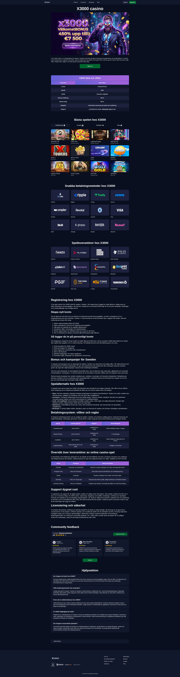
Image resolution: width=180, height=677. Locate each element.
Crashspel (99, 125)
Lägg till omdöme (120, 534)
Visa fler (90, 560)
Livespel (79, 125)
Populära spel (59, 125)
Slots (118, 125)
